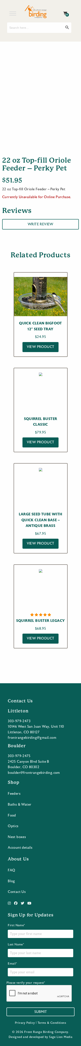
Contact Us (17, 892)
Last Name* (16, 944)
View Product (40, 347)
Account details (20, 848)
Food (12, 815)
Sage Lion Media (60, 1037)
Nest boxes (17, 837)
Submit (40, 1012)
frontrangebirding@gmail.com (32, 738)
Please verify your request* (25, 983)
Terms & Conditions (52, 1023)
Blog (11, 881)
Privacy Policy (25, 1023)
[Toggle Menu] (12, 13)
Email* (12, 963)
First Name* (16, 925)
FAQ (11, 870)
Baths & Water (19, 804)
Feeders (14, 794)
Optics (13, 826)
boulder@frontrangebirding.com (34, 773)
